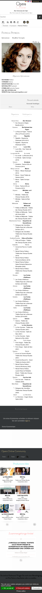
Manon (27, 168)
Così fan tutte (27, 377)
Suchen (17, 22)
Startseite (5, 26)
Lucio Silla (27, 147)
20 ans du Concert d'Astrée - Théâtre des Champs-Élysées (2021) (23, 355)
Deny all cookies (23, 588)
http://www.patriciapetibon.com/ (17, 92)
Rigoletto (27, 136)
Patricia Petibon (22, 26)
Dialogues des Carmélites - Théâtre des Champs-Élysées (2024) (23, 390)
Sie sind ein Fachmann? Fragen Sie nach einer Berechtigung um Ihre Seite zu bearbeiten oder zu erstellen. (21, 576)
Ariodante (27, 162)
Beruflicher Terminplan (18, 38)
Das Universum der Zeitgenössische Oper (21, 13)
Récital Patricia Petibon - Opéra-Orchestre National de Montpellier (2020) (23, 264)
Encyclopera (13, 26)
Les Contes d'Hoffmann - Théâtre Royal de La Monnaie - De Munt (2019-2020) (24, 282)
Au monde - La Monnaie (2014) (24, 155)
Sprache (7, 22)
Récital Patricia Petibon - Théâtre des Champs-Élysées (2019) (23, 253)
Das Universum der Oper (21, 11)
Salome (27, 319)
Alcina (27, 184)
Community (27, 22)
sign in (27, 421)
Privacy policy (21, 591)
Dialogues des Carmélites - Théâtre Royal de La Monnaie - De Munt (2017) (24, 227)
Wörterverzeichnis (14, 22)
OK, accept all (8, 588)
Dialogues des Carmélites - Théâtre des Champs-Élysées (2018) (23, 234)
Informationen (5, 38)
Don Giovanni (27, 121)
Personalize (37, 588)
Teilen (4, 456)
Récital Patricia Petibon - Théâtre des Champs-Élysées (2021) (23, 271)
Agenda (11, 22)
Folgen (23, 456)
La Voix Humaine (27, 325)
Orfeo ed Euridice (27, 238)
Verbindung (36, 1)
